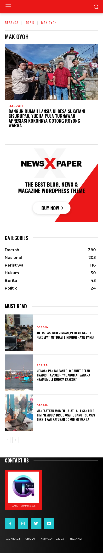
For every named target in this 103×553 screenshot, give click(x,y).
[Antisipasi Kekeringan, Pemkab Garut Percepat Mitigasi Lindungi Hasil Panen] (19, 332)
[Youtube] (49, 523)
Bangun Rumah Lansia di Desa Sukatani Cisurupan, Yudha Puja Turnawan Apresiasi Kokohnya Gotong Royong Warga (47, 118)
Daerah (16, 106)
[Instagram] (23, 523)
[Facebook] (10, 523)
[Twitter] (36, 523)
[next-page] (15, 440)
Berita (41, 365)
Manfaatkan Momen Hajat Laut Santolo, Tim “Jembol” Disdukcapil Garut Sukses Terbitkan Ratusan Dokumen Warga (65, 415)
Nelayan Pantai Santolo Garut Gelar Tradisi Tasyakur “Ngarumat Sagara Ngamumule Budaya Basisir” (63, 375)
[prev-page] (8, 440)
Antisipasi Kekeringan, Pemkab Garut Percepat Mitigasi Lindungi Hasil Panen (65, 335)
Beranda (11, 22)
